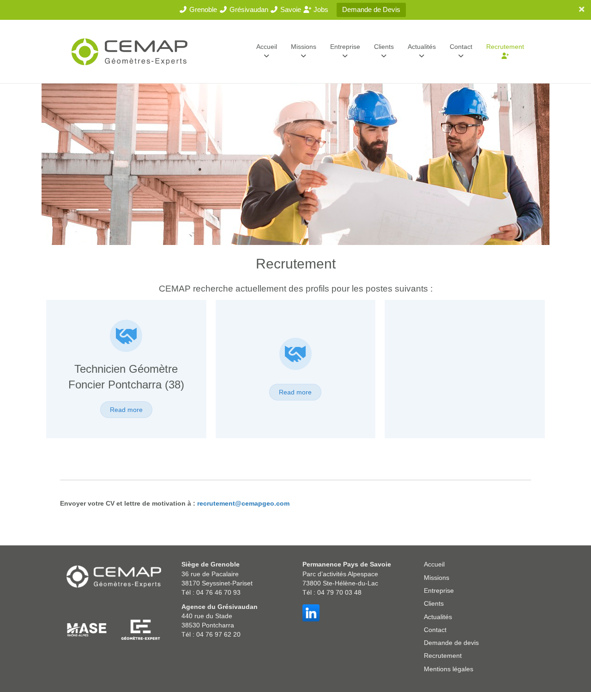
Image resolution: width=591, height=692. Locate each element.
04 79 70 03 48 (339, 592)
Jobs (320, 9)
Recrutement (505, 46)
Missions (303, 46)
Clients (384, 46)
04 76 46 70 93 (218, 592)
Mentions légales (448, 669)
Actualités (422, 46)
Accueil (266, 46)
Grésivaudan (248, 9)
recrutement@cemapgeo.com (243, 503)
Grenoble (202, 9)
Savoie (289, 9)
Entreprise (345, 46)
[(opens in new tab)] (126, 340)
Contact (461, 46)
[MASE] (87, 629)
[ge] (140, 629)
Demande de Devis (371, 9)
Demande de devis (451, 642)
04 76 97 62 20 (218, 634)
